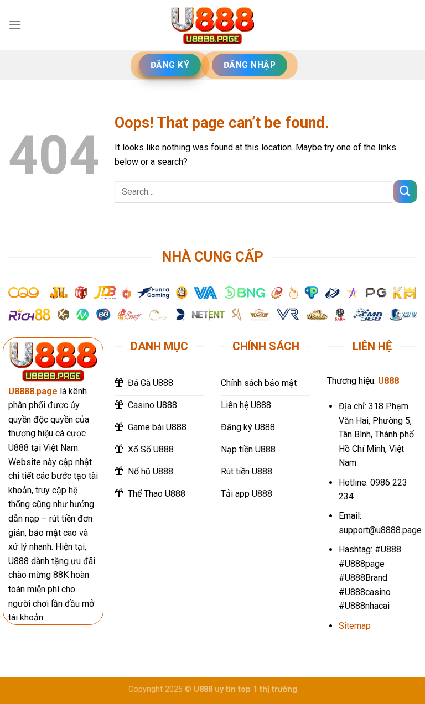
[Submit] (405, 191)
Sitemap (355, 625)
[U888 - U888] (212, 25)
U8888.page (33, 391)
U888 (388, 381)
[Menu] (15, 24)
